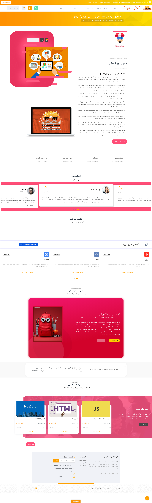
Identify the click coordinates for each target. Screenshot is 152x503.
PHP (97, 260)
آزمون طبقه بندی (67, 158)
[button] (78, 209)
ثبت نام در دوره (6, 2)
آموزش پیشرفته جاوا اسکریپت (102, 419)
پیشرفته (95, 158)
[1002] (71, 419)
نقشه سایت (83, 466)
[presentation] (2, 197)
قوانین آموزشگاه (82, 463)
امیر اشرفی (106, 423)
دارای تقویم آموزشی (41, 158)
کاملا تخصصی (119, 158)
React (46, 260)
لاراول (147, 260)
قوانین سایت (82, 460)
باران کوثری (40, 423)
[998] (38, 419)
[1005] (104, 419)
